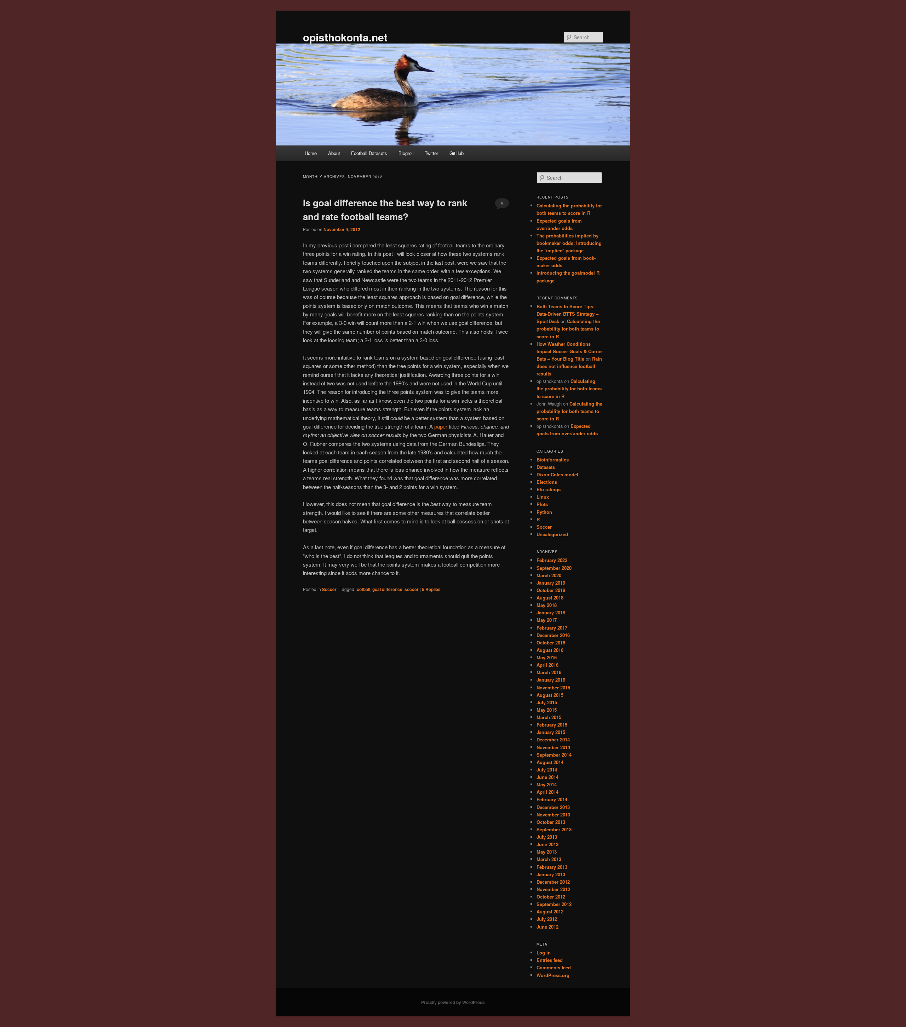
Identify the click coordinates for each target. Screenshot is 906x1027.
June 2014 (547, 777)
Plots (542, 504)
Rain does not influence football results (569, 366)
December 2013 (553, 807)
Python (544, 512)
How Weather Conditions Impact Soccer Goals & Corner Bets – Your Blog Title (570, 351)
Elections (547, 481)
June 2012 (547, 926)
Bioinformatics (553, 459)
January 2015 (551, 732)
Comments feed (554, 967)
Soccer (329, 589)
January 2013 (551, 874)
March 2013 (549, 859)
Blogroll (406, 153)
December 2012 (553, 881)
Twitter (431, 153)
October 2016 (551, 642)
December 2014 (553, 739)
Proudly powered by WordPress (453, 1002)
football (362, 589)
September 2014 (554, 754)
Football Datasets (369, 153)
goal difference (387, 589)
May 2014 (547, 784)
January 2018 (551, 612)
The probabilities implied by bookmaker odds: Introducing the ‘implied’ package (569, 243)
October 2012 (551, 896)
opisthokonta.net (345, 37)
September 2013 (554, 829)
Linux (543, 496)
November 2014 (553, 747)
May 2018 (547, 605)
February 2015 (552, 724)
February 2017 (552, 627)
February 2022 (552, 560)
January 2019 (551, 582)
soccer (412, 589)
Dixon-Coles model (557, 474)
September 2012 (554, 904)
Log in (544, 952)
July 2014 (547, 769)
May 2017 (547, 619)
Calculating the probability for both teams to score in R (568, 328)
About (334, 153)
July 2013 (547, 836)
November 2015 (553, 687)
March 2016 (549, 672)
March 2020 (549, 575)
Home (311, 153)
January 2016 (551, 679)
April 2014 (547, 791)
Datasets (546, 467)
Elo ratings (549, 489)
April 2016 (547, 664)
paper (440, 426)
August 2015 (550, 695)
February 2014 (552, 799)
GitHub (456, 153)
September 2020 (554, 567)
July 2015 (547, 702)
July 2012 (547, 919)
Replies (431, 589)
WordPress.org (553, 975)
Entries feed (550, 960)
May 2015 (547, 709)
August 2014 (550, 762)
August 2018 (550, 597)
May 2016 (547, 657)
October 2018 (551, 590)
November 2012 (553, 889)
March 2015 (549, 717)
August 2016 (550, 650)
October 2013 (551, 822)
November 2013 (553, 814)
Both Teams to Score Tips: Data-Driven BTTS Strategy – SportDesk (567, 314)
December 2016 (553, 635)
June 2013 (547, 844)
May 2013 (547, 851)
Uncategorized (552, 534)
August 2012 (550, 911)
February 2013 (552, 867)
